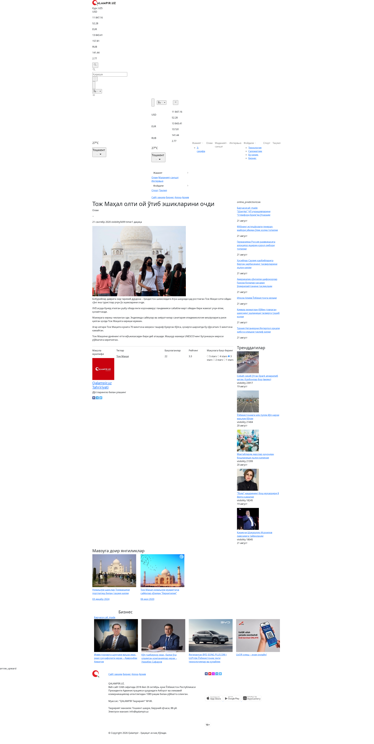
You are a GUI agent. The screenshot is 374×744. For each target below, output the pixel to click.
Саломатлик (255, 151)
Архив (185, 197)
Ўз (95, 91)
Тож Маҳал (122, 356)
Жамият (157, 172)
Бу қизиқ (253, 154)
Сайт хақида (158, 197)
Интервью (157, 181)
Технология (255, 147)
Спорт (155, 190)
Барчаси (247, 207)
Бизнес (170, 197)
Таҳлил (163, 190)
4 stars (223, 356)
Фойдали (158, 185)
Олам (154, 177)
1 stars (229, 359)
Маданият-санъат (168, 177)
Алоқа (178, 197)
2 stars (219, 359)
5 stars (213, 356)
